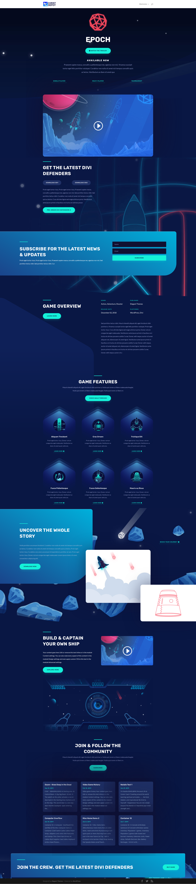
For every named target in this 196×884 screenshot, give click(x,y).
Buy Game (171, 867)
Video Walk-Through (98, 398)
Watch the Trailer (99, 51)
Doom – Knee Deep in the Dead (58, 785)
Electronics (143, 4)
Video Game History (91, 785)
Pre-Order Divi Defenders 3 (59, 210)
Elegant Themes (57, 881)
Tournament (136, 81)
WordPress (77, 881)
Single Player (59, 81)
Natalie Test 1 (126, 785)
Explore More (53, 670)
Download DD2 (81, 183)
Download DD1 (52, 183)
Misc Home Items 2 (91, 818)
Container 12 (126, 818)
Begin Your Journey (168, 542)
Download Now (30, 566)
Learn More (52, 316)
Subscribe (98, 768)
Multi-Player (98, 81)
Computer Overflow (53, 818)
